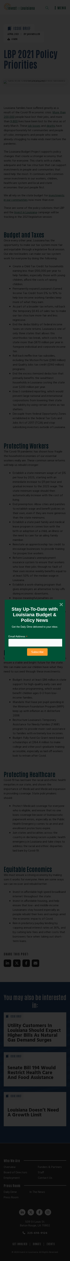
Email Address (17, 636)
